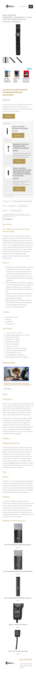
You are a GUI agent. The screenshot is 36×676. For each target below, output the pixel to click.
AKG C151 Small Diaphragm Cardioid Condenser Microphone (18, 598)
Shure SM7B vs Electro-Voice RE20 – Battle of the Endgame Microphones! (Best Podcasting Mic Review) (17, 384)
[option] (12, 60)
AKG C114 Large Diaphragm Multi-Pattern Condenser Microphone (18, 571)
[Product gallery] (18, 39)
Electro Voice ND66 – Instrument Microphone (20, 127)
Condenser (22, 206)
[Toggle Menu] (30, 6)
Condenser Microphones (22, 201)
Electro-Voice (19, 17)
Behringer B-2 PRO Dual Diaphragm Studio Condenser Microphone (21, 146)
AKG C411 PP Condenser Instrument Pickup (18, 651)
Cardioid (11, 206)
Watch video (7, 388)
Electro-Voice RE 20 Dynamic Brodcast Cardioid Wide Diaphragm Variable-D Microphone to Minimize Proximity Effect (22, 171)
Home (5, 15)
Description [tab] (8, 219)
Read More (9, 116)
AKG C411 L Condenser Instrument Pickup (18, 624)
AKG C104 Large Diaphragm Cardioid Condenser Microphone (18, 544)
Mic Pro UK (23, 6)
